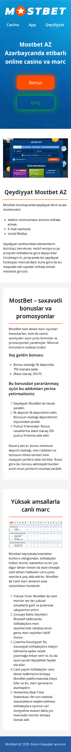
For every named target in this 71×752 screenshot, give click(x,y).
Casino (13, 24)
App (32, 24)
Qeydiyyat (54, 24)
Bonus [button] (35, 82)
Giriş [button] (35, 102)
